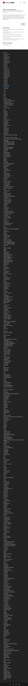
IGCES (5, 336)
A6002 (5, 110)
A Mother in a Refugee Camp (9, 100)
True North (6, 626)
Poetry (5, 469)
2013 (5, 95)
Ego (4, 246)
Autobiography (7, 154)
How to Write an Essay (8, 325)
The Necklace (6, 600)
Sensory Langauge (7, 522)
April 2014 (5, 66)
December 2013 (7, 72)
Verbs (5, 638)
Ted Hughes (6, 581)
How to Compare (7, 322)
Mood (5, 414)
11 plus (5, 91)
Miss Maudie (6, 410)
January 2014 (6, 70)
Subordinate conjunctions (9, 567)
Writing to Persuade (7, 676)
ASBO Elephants (7, 152)
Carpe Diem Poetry (7, 175)
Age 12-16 (6, 115)
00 (4, 90)
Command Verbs (7, 190)
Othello (5, 444)
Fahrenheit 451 (6, 279)
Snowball (5, 540)
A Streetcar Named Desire (9, 103)
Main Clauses (6, 392)
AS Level (5, 151)
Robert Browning (7, 508)
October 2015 (6, 61)
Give (4, 303)
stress (5, 562)
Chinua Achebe (6, 182)
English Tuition (6, 262)
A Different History (7, 99)
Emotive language (7, 248)
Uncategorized (7, 632)
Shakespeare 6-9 (7, 528)
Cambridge (6, 169)
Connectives (6, 207)
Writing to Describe (7, 675)
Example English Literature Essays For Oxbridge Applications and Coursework (13, 30)
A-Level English (7, 107)
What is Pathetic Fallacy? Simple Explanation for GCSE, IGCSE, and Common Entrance (14, 33)
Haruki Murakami (7, 311)
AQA (4, 136)
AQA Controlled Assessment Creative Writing (12, 139)
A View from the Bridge (8, 105)
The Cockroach (7, 589)
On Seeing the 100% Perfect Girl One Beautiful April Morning (14, 440)
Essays (5, 269)
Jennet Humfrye (7, 356)
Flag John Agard (7, 286)
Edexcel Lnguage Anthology (9, 243)
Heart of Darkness (7, 317)
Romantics (6, 510)
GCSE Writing (6, 298)
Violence (5, 642)
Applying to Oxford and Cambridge (10, 135)
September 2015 (7, 62)
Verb (5, 636)
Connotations (6, 208)
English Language (7, 256)
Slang (5, 538)
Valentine (5, 635)
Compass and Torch (7, 198)
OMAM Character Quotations (9, 434)
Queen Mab (6, 489)
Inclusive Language (7, 350)
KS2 (4, 371)
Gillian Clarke (6, 302)
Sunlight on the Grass (8, 570)
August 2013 (6, 77)
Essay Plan (6, 267)
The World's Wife (7, 609)
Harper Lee (6, 310)
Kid (4, 366)
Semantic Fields (7, 519)
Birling (5, 158)
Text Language (6, 583)
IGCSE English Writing (8, 346)
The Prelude (6, 604)
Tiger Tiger (6, 616)
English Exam (6, 253)
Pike (4, 465)
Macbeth (5, 390)
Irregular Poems (7, 352)
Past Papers (6, 453)
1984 (5, 94)
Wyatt (5, 679)
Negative (5, 425)
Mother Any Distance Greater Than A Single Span (13, 416)
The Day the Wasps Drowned (9, 592)
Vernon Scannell (7, 639)
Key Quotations (7, 362)
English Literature (7, 258)
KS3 (15, 11)
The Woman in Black (7, 608)
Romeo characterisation (8, 513)
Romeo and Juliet (7, 511)
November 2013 (7, 73)
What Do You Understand (8, 649)
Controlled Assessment (8, 211)
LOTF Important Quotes (8, 385)
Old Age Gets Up (7, 433)
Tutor (5, 628)
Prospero (5, 485)
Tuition (5, 627)
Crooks (5, 219)
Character (6, 178)
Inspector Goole (7, 351)
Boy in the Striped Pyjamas (9, 163)
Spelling (5, 555)
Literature (6, 381)
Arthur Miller (6, 149)
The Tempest (6, 605)
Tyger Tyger (6, 631)
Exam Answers (6, 271)
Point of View (6, 472)
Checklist (5, 179)
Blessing (5, 160)
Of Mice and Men (7, 431)
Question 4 (6, 495)
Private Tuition (6, 481)
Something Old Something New (10, 544)
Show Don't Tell (7, 532)
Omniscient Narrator (8, 438)
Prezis (5, 480)
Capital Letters (6, 173)
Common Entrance (19, 10)
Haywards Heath (7, 314)
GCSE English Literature (8, 297)
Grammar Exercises (7, 307)
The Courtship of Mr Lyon (8, 590)
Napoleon (5, 420)
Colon (5, 189)
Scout (5, 515)
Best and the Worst (7, 155)
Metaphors (6, 405)
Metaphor (5, 404)
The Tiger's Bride (7, 606)
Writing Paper (6, 670)
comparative (6, 197)
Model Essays (6, 412)
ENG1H (5, 249)
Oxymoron (6, 449)
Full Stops (6, 291)
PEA (4, 455)
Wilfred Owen (6, 654)
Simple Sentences (7, 537)
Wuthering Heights (7, 677)
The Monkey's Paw (7, 598)
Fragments (6, 287)
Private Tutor (6, 483)
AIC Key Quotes (7, 120)
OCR (4, 429)
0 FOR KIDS (6, 88)
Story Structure (7, 560)
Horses (5, 320)
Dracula (5, 230)
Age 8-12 (5, 118)
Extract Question (7, 277)
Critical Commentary (8, 218)
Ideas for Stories (7, 335)
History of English (7, 318)
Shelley (5, 529)
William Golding (7, 657)
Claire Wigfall (6, 185)
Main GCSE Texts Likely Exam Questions (11, 393)
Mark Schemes (6, 396)
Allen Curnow (6, 122)
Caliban (5, 167)
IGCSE (13, 11)
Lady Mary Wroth (7, 374)
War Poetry (6, 647)
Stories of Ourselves (8, 559)
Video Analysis (6, 641)
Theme (5, 611)
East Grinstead (6, 237)
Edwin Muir (6, 245)
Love (5, 388)
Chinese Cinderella (7, 181)
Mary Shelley (6, 397)
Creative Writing (7, 216)
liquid (5, 380)
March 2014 (6, 67)
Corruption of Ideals (7, 213)
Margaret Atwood (7, 395)
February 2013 (6, 85)
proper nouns (6, 484)
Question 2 (6, 492)
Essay (5, 265)
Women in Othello (7, 662)
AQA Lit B (5, 145)
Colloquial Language (7, 188)
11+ (14, 10)
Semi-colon (6, 521)
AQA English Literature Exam (9, 141)
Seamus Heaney (7, 517)
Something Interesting (8, 542)
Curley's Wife (6, 220)
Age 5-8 (5, 117)
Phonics (5, 462)
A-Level (5, 106)
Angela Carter (6, 128)
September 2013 (7, 76)
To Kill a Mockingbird (8, 619)
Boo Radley (6, 162)
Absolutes (6, 111)
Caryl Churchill (6, 177)
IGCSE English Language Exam (9, 343)
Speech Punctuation (8, 553)
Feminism (5, 282)
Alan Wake (6, 121)
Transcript (6, 623)
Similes (5, 534)
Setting (5, 525)
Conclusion (6, 204)
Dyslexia (5, 233)
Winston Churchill (7, 660)
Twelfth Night (6, 630)
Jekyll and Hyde (7, 354)
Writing (5, 669)
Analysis (5, 126)
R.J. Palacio (6, 499)
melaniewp (6, 10)
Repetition (6, 504)
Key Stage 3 (6, 365)
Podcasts (5, 468)
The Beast (6, 585)
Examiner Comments (8, 273)
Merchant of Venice (7, 401)
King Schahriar (6, 367)
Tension (5, 582)
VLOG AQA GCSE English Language (10, 643)
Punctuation (6, 487)
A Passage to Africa (7, 102)
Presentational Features (8, 477)
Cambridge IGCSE (7, 170)
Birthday (5, 159)
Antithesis (6, 132)
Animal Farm (6, 129)
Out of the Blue (7, 446)
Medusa (5, 400)
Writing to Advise (7, 672)
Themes (5, 612)
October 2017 (6, 58)
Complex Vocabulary (8, 201)
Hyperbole (6, 328)
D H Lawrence (6, 222)
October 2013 (6, 74)
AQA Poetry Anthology (8, 148)
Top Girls (5, 621)
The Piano (5, 601)
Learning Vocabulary (8, 377)
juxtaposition (6, 359)
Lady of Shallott (7, 375)
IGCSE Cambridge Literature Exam (10, 339)
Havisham (5, 313)
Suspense (6, 574)
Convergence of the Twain (9, 212)
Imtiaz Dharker (6, 348)
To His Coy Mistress (7, 617)
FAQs (5, 280)
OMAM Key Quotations (8, 437)
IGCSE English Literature (8, 344)
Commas (5, 192)
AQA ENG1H (6, 140)
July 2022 (5, 55)
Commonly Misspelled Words (9, 196)
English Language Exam (8, 257)
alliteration (6, 124)
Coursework (6, 215)
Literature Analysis (7, 382)
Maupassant (6, 399)
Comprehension (7, 203)
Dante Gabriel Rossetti (8, 223)
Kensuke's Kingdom (7, 361)
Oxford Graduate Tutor (8, 447)
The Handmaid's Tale (8, 594)
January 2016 (6, 59)
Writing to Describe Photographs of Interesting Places (12, 34)
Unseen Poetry (7, 634)
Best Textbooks (7, 156)
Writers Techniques (7, 668)
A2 (4, 109)
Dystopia (5, 234)
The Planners (6, 602)
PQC (4, 476)
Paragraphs (19, 11)
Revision (5, 506)
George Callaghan (7, 301)
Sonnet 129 (6, 548)
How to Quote (6, 324)
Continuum (6, 209)
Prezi (5, 479)
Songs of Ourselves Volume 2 (9, 545)
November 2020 (7, 57)
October (5, 430)
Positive (5, 473)
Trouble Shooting (7, 624)
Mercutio (5, 403)
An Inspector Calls (7, 125)
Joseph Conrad (7, 358)
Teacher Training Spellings (9, 578)
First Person (6, 284)
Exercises (5, 276)
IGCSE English (6, 340)
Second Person (7, 518)
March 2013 (6, 84)
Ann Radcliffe (6, 130)
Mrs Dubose (6, 418)
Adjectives (6, 113)
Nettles (5, 426)
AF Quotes (6, 114)
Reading (5, 502)
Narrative (5, 422)
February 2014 (6, 69)
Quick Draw (6, 496)
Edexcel (5, 238)
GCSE (10, 11)
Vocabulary (6, 645)
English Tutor (6, 264)
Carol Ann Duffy (7, 174)
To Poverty (6, 620)
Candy (5, 171)
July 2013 (5, 78)
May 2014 (5, 65)
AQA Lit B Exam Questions (9, 147)
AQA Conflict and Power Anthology (10, 137)
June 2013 (6, 80)
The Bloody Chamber (8, 586)
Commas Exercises (7, 193)
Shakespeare (6, 526)
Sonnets (5, 551)
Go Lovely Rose (7, 305)
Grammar (5, 306)
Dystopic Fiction (7, 235)
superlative (6, 571)
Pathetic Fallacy (7, 454)
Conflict (5, 205)
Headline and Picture (8, 316)
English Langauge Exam (8, 254)
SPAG (5, 552)
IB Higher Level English (8, 332)
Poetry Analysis (7, 470)
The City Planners (7, 587)
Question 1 (6, 491)
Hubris (5, 326)
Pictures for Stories (7, 464)
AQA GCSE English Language (9, 143)
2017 (5, 96)
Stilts (5, 557)
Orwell (5, 443)
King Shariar (6, 369)
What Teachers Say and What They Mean (11, 650)
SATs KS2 (5, 514)
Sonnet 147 (6, 549)
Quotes (5, 498)
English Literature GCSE (8, 261)
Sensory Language (7, 523)
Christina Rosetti (7, 184)
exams (5, 275)
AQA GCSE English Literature (9, 144)
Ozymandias (6, 450)
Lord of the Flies (7, 384)
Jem (4, 355)
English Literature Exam (8, 260)
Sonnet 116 (6, 547)
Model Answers (7, 411)
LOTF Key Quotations (8, 386)
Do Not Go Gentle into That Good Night (11, 228)
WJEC (5, 661)
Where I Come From (7, 651)
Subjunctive (6, 566)
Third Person (6, 613)
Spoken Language (7, 556)
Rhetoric (5, 507)
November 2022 (7, 54)
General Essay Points (8, 299)
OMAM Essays (6, 435)
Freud (5, 290)
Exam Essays (6, 272)
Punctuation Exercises (8, 488)
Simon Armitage (7, 536)
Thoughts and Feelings (8, 615)
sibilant (5, 533)
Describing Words (7, 224)
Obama (5, 427)
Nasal (5, 423)
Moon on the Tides (7, 415)
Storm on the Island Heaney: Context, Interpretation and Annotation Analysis (13, 37)
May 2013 (5, 81)
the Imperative (6, 597)
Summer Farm (6, 568)
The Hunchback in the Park (9, 596)
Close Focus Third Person (9, 186)
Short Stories (6, 530)
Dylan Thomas (6, 231)
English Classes (7, 252)
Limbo (5, 378)
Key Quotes (6, 363)
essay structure (6, 11)
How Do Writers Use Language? (10, 321)
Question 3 (6, 493)
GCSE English (6, 295)
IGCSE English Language (8, 341)
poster (5, 474)
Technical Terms (7, 579)
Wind (5, 658)
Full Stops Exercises (8, 292)
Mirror (5, 408)
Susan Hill (5, 572)
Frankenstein (6, 288)
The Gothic (6, 593)
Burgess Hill (6, 166)
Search (23, 24)
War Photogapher (7, 646)
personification (7, 459)
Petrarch (5, 461)
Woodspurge (6, 665)
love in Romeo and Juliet (8, 389)
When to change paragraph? (9, 9)
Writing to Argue (7, 673)
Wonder (5, 664)
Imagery (5, 347)
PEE (4, 457)
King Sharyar (6, 370)
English (5, 250)
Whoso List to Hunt (7, 653)
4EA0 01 (5, 98)
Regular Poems (7, 503)
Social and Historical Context (9, 541)
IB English (5, 331)
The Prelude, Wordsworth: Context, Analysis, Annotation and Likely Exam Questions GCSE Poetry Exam (13, 39)
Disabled (5, 227)
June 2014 (6, 63)
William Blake (6, 656)
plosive (5, 466)
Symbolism (6, 577)
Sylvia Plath (6, 575)
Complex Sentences (8, 200)
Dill (4, 226)
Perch (5, 458)
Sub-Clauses (6, 564)
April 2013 (5, 82)
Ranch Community (7, 500)
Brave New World (7, 164)
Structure (5, 563)
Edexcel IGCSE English (8, 241)
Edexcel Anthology (7, 239)
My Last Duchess (7, 419)
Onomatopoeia (7, 442)
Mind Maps (6, 407)
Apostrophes (6, 133)
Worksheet (6, 666)
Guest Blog (6, 309)
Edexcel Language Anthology (9, 242)
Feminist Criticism (7, 283)
